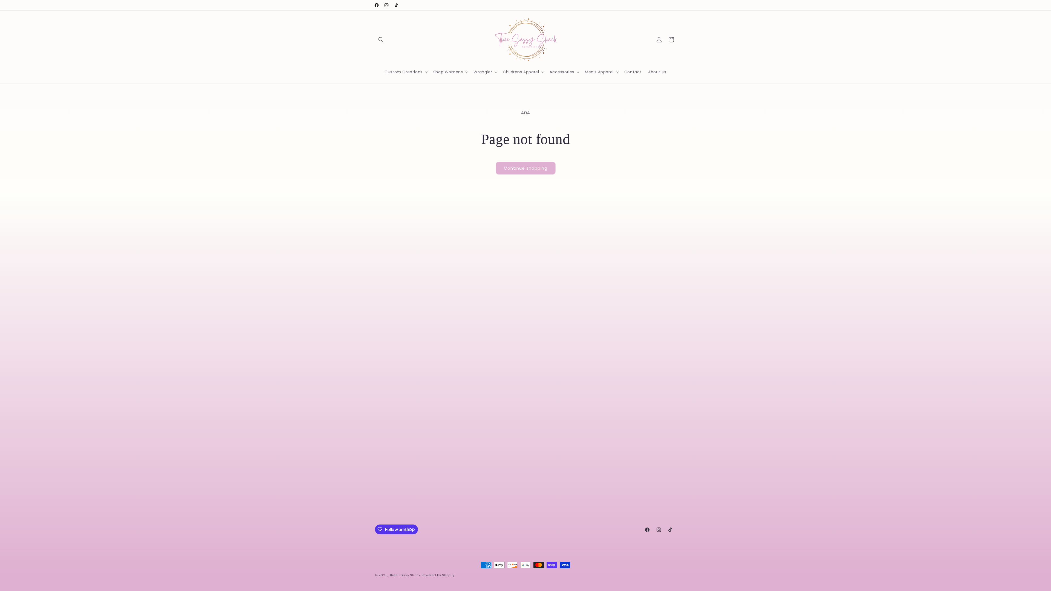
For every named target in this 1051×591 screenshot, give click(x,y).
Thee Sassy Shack (405, 575)
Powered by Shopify (438, 575)
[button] (381, 40)
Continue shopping (525, 168)
